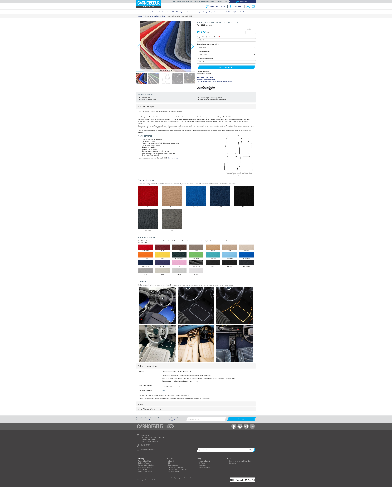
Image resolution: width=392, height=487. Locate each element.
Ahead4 (156, 480)
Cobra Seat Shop (204, 467)
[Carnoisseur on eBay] (252, 426)
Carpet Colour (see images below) (208, 37)
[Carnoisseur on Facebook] (234, 426)
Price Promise (142, 469)
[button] (192, 46)
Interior (187, 12)
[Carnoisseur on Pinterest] (240, 426)
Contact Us (219, 1)
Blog (169, 463)
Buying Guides (173, 465)
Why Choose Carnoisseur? (150, 409)
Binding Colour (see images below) (208, 44)
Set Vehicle (244, 1)
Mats (146, 16)
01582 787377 (237, 6)
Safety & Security (177, 12)
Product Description (147, 106)
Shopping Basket (204, 461)
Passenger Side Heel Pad (205, 58)
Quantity (248, 29)
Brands (242, 12)
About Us (171, 461)
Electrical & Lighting (231, 12)
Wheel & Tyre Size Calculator (177, 469)
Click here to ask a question (206, 79)
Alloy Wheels (151, 12)
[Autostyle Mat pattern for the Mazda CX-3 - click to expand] (239, 153)
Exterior (221, 12)
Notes (140, 404)
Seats (193, 12)
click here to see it (173, 158)
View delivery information (205, 77)
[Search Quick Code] (252, 450)
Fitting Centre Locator (217, 6)
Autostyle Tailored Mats (157, 16)
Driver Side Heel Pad (203, 51)
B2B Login (189, 1)
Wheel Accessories (163, 12)
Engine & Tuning (202, 12)
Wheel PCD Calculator (175, 467)
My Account (202, 463)
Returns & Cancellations (146, 465)
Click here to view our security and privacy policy (162, 420)
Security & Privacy (174, 471)
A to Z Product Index (179, 1)
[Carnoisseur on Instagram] (246, 426)
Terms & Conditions (144, 461)
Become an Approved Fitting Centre (204, 1)
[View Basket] (253, 6)
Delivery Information (147, 366)
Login (225, 1)
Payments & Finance (145, 467)
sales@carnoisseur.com (148, 449)
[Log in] (248, 6)
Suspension (212, 12)
